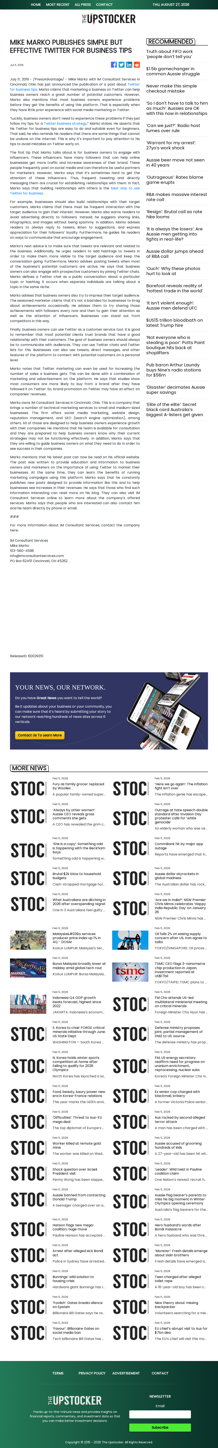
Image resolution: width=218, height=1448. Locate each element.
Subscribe (160, 1427)
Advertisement (126, 1373)
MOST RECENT (58, 4)
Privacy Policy (92, 1373)
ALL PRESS (83, 4)
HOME (36, 4)
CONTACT (104, 4)
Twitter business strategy (65, 123)
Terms (57, 1373)
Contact (160, 1373)
